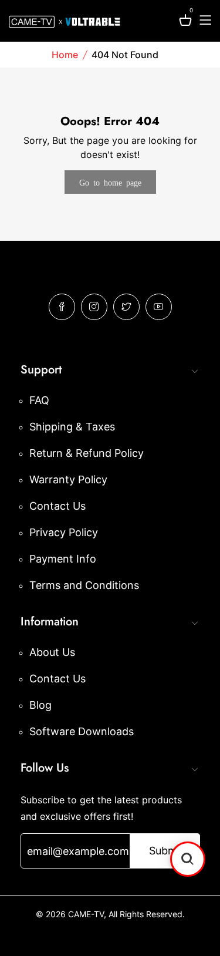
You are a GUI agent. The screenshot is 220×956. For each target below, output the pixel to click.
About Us (52, 652)
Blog (40, 705)
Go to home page (110, 182)
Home (65, 54)
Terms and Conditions (84, 585)
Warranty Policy (68, 479)
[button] (187, 859)
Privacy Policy (63, 532)
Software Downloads (81, 731)
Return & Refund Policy (86, 453)
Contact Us (57, 506)
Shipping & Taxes (72, 426)
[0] (185, 22)
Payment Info (62, 559)
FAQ (39, 400)
